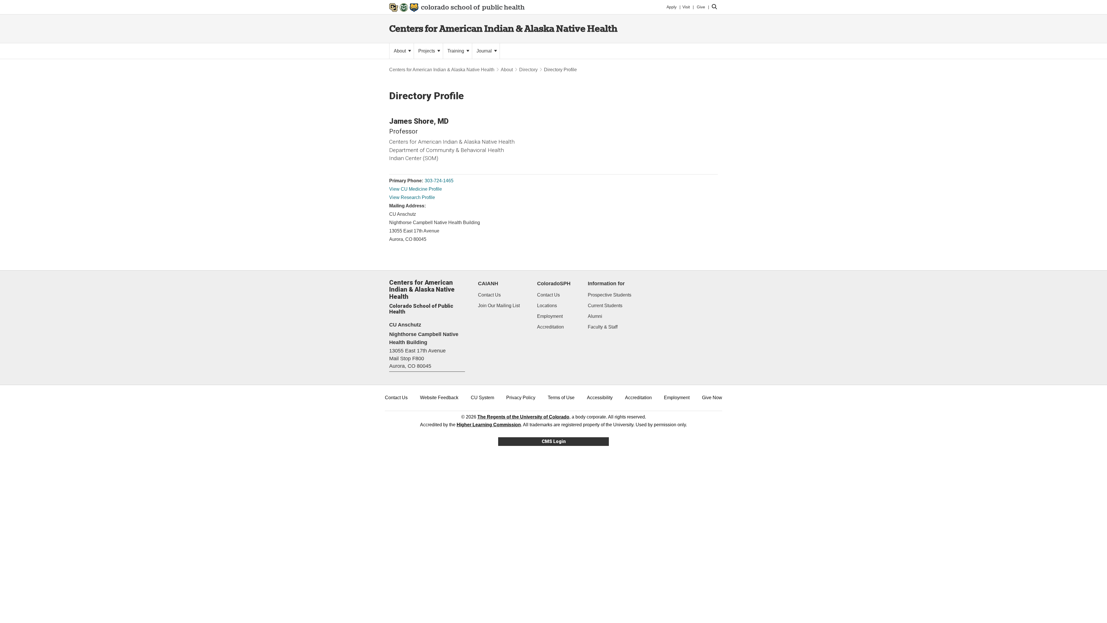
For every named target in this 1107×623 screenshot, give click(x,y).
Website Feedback (439, 397)
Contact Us (489, 294)
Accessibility (600, 397)
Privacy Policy (520, 397)
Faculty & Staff (602, 326)
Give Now (712, 397)
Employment (550, 316)
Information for (606, 283)
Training (456, 50)
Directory (528, 69)
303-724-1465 (439, 180)
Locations (547, 305)
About (400, 50)
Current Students (605, 305)
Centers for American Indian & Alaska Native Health (503, 28)
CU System (482, 397)
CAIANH (488, 283)
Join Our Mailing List (499, 305)
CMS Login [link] (554, 441)
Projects (427, 50)
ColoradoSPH (554, 283)
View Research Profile (412, 197)
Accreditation (550, 326)
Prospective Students (609, 294)
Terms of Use (561, 397)
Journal (485, 50)
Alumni (595, 316)
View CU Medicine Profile (415, 189)
